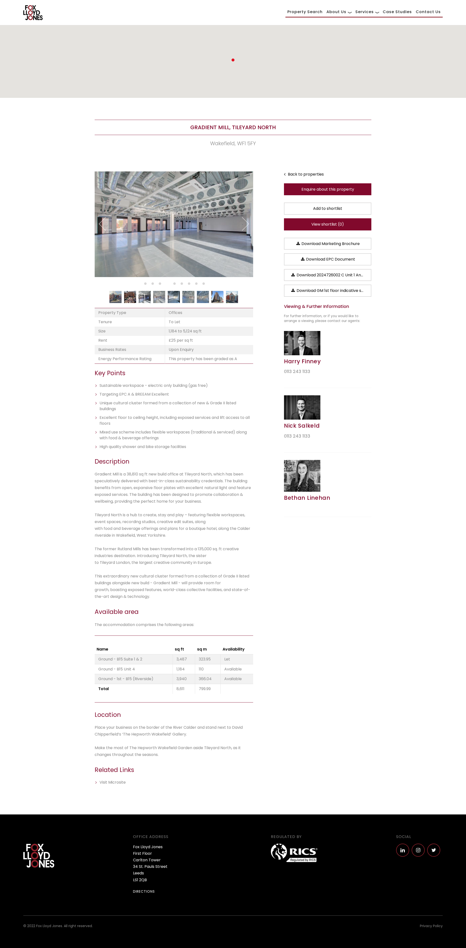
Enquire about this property (327, 189)
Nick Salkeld (302, 426)
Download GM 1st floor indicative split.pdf (333, 290)
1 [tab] (144, 284)
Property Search (305, 12)
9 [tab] (202, 284)
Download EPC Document (330, 259)
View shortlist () (327, 224)
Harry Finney (302, 361)
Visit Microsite (113, 782)
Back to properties (305, 174)
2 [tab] (152, 284)
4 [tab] (166, 284)
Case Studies (397, 12)
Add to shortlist (327, 208)
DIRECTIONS (144, 891)
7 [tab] (188, 284)
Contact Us (428, 12)
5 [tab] (173, 284)
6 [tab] (181, 284)
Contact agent (300, 380)
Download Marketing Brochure (330, 243)
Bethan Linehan (307, 498)
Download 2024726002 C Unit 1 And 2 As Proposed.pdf (333, 275)
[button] (233, 60)
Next (242, 224)
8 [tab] (195, 284)
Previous (106, 224)
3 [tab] (159, 284)
